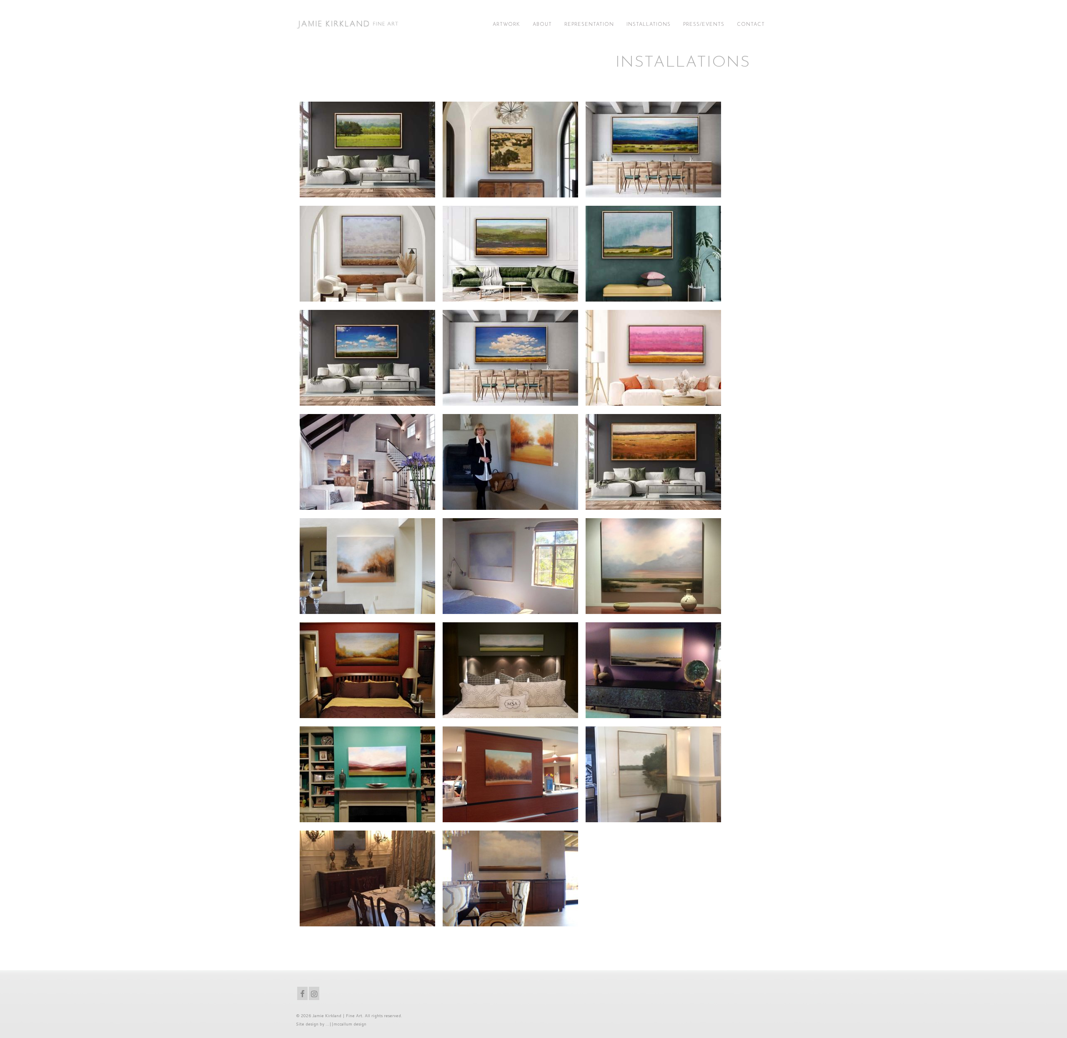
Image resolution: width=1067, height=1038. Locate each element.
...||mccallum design (346, 1024)
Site (300, 1024)
